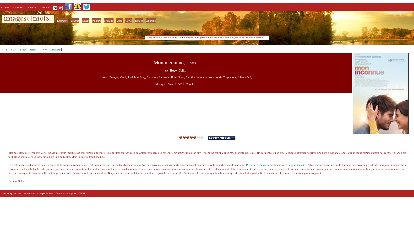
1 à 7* (13, 49)
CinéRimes (56, 49)
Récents (32, 49)
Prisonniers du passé (258, 165)
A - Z (4, 49)
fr (51, 19)
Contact (33, 7)
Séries (23, 49)
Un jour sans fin (296, 165)
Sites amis (45, 7)
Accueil (5, 7)
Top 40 (43, 49)
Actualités (19, 7)
